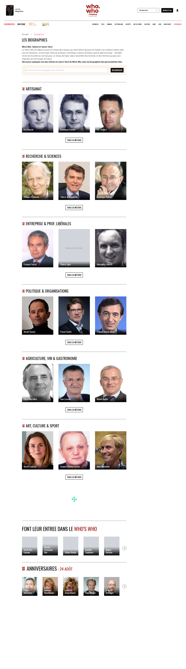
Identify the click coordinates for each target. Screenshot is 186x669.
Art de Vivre (137, 24)
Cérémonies (178, 24)
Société (128, 24)
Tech (102, 24)
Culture (147, 24)
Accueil (25, 34)
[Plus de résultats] (124, 548)
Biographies (9, 24)
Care (154, 24)
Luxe (159, 24)
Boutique (21, 24)
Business (95, 24)
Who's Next (167, 24)
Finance (109, 24)
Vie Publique (119, 24)
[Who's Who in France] (93, 10)
